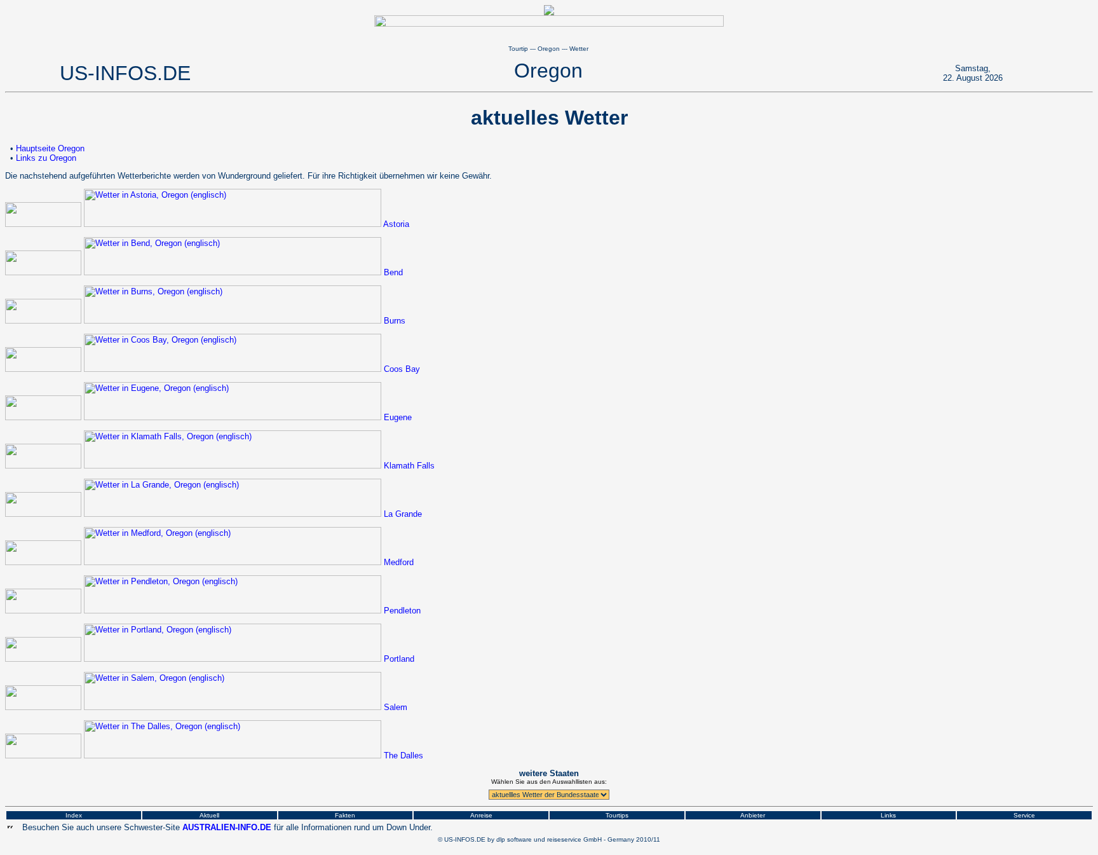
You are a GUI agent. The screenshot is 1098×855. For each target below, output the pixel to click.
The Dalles (403, 755)
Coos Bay (402, 369)
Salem (395, 707)
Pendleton (402, 610)
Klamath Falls (409, 465)
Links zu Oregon (46, 158)
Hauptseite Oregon (50, 148)
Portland (399, 659)
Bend (393, 272)
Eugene (398, 417)
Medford (399, 562)
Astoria (396, 224)
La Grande (403, 514)
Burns (394, 320)
